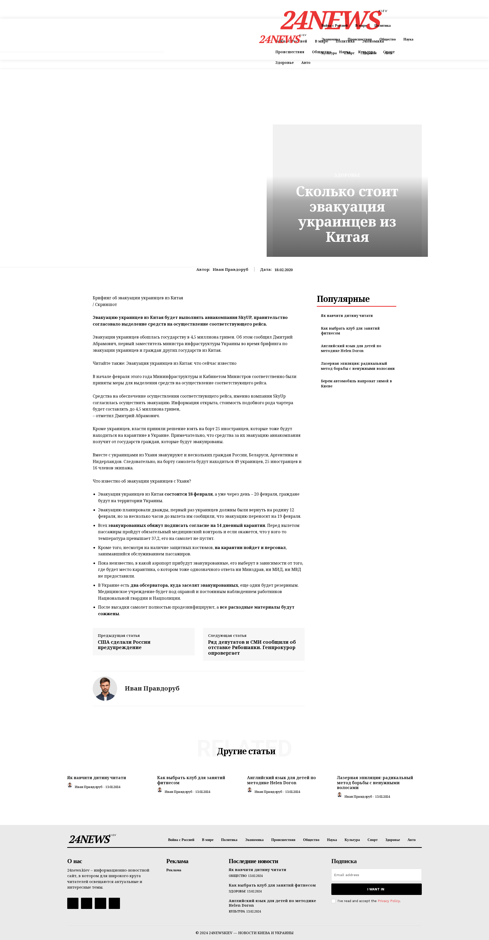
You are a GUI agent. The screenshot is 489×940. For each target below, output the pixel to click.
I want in (375, 889)
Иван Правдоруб (230, 269)
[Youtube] (114, 903)
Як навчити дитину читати (347, 315)
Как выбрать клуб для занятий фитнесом (191, 780)
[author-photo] (70, 786)
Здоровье (347, 175)
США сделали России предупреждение (124, 644)
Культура (237, 911)
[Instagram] (86, 903)
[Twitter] (100, 903)
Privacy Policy (389, 901)
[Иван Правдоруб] (105, 688)
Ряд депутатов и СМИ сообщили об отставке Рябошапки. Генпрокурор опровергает (252, 647)
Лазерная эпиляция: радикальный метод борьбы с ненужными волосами (358, 366)
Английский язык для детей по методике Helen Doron (351, 348)
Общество (238, 876)
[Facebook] (72, 903)
